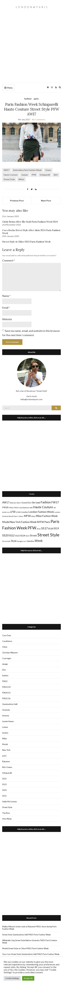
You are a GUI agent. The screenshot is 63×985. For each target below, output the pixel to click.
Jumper (24, 174)
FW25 (16, 507)
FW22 (11, 507)
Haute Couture (11, 174)
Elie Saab (36, 502)
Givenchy (6, 710)
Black (19, 503)
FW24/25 (6, 693)
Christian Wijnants (10, 652)
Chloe (4, 647)
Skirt (56, 174)
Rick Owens (7, 767)
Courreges (6, 658)
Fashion (46, 502)
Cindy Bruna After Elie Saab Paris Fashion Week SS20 (30, 221)
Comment (8, 260)
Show (39, 529)
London (25, 512)
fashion (28, 98)
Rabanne (6, 761)
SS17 (44, 528)
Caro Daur (6, 635)
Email (6, 307)
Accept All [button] (28, 978)
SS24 (22, 535)
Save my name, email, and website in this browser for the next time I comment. (31, 333)
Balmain (13, 503)
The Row (6, 813)
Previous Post (17, 200)
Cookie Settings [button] (12, 978)
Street (33, 535)
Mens (21, 516)
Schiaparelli (45, 174)
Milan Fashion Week (47, 515)
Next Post (46, 200)
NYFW (40, 522)
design (5, 664)
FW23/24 (6, 687)
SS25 (27, 536)
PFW (34, 174)
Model (6, 521)
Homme (5, 715)
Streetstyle (6, 541)
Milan (33, 516)
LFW (12, 511)
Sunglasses (21, 541)
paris (36, 98)
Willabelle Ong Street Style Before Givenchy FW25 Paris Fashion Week (29, 941)
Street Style (9, 179)
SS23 (17, 535)
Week (39, 540)
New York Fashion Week (23, 521)
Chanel (24, 502)
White (21, 179)
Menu (9, 87)
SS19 (56, 528)
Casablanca (7, 641)
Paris (47, 521)
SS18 (50, 528)
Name (6, 295)
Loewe (5, 727)
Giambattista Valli (26, 507)
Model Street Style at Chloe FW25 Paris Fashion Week (25, 948)
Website (7, 319)
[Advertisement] (31, 49)
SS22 (12, 535)
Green (48, 170)
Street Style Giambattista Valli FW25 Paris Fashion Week (26, 934)
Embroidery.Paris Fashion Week (27, 170)
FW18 (5, 507)
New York (6, 750)
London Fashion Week (41, 511)
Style (14, 540)
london (5, 733)
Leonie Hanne (8, 721)
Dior (29, 502)
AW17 (6, 170)
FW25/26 (6, 698)
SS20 (5, 535)
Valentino (30, 541)
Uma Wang (6, 819)
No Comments (38, 119)
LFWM (18, 512)
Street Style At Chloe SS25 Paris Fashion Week (26, 241)
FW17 (55, 502)
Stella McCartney (9, 801)
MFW (27, 515)
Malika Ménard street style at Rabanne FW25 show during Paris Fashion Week (29, 927)
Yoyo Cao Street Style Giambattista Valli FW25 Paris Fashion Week (30, 954)
